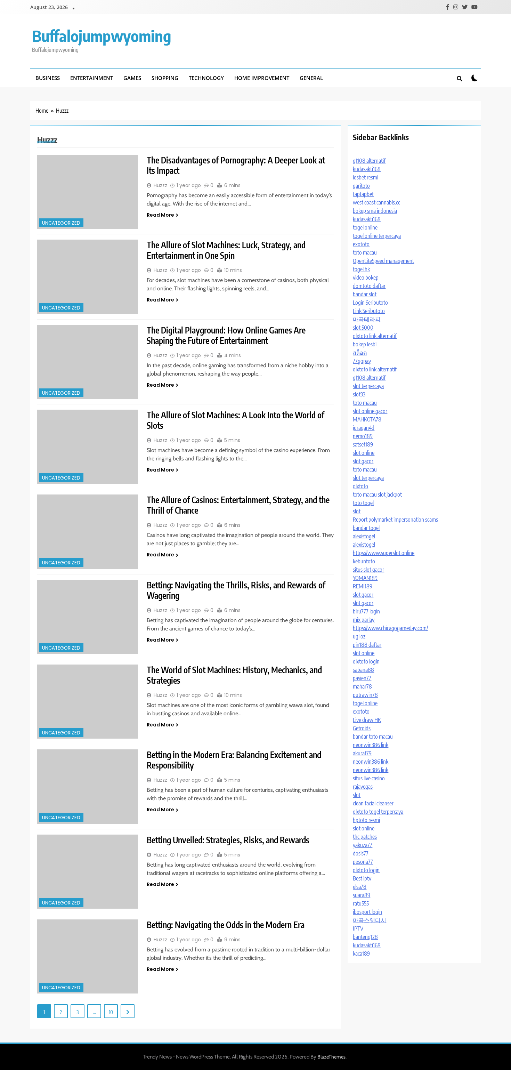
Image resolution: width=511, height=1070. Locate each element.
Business (47, 77)
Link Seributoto (369, 310)
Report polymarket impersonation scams (395, 519)
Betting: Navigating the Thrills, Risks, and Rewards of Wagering (236, 590)
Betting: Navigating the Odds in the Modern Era (226, 924)
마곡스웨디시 (369, 920)
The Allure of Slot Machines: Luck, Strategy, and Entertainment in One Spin (226, 250)
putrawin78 (365, 694)
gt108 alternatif (369, 160)
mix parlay (363, 619)
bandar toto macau (373, 736)
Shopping (165, 77)
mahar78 (362, 686)
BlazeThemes (331, 1057)
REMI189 (362, 586)
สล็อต (360, 352)
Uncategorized (61, 223)
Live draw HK (367, 719)
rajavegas (363, 786)
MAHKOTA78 (367, 419)
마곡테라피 (367, 319)
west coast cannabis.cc (376, 202)
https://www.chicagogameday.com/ (390, 628)
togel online (365, 227)
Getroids (362, 728)
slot (356, 511)
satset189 (363, 444)
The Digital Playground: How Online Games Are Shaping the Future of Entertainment (226, 335)
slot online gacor (370, 411)
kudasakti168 (367, 169)
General (311, 77)
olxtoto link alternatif (375, 335)
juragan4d (363, 427)
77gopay (362, 360)
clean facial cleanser (373, 803)
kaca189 (361, 953)
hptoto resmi (366, 819)
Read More (160, 214)
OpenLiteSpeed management (383, 260)
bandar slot (364, 294)
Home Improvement (261, 77)
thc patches (365, 836)
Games (132, 77)
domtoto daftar (369, 285)
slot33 (359, 394)
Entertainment (91, 77)
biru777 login (366, 611)
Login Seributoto (370, 302)
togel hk (361, 269)
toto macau (365, 252)
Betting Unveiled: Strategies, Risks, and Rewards (228, 840)
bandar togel (366, 527)
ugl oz (359, 636)
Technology (206, 77)
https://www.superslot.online (383, 552)
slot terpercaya (368, 386)
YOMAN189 (365, 577)
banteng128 (365, 936)
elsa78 (359, 886)
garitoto (361, 185)
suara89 (361, 895)
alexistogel (364, 536)
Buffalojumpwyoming (101, 36)
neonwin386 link (370, 744)
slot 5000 (363, 327)
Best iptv (362, 878)
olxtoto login (366, 661)
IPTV (358, 928)
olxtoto (360, 486)
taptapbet (363, 194)
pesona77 (363, 861)
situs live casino (369, 778)
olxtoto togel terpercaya (378, 811)
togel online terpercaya (377, 235)
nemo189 (363, 436)
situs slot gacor (368, 569)
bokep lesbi (364, 344)
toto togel (363, 502)
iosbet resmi (365, 177)
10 (111, 1012)
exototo (361, 244)
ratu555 (361, 903)
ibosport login (367, 911)
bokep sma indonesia (375, 210)
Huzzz (160, 185)
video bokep (366, 277)
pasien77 (362, 678)
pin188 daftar (367, 644)
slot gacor (363, 461)
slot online (363, 452)
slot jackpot (390, 494)
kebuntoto (364, 561)
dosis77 (360, 853)
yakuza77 (362, 845)
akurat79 (362, 753)
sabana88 (363, 669)
